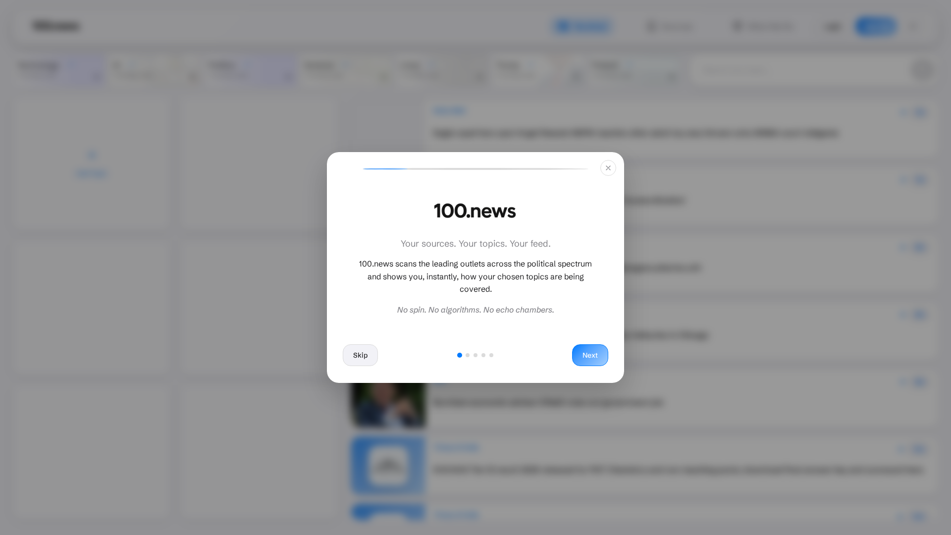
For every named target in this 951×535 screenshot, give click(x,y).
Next (590, 355)
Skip (360, 355)
